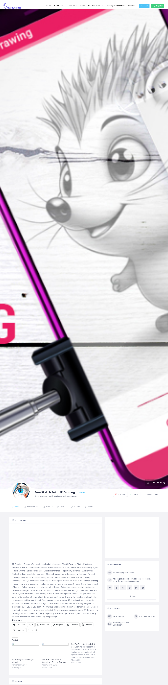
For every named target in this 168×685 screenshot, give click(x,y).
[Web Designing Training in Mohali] (25, 650)
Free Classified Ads (95, 6)
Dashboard (58, 6)
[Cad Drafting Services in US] (86, 653)
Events (82, 6)
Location (71, 6)
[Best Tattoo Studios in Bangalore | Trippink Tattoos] (55, 650)
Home (48, 6)
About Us (131, 6)
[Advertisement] (55, 544)
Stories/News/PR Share (116, 6)
